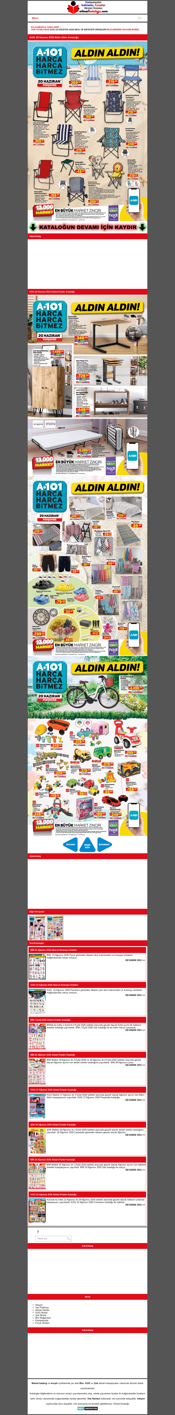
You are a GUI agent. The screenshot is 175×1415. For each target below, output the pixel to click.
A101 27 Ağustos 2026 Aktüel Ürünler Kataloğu (53, 1090)
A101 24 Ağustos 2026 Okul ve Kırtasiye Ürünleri (78, 29)
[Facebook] (38, 1231)
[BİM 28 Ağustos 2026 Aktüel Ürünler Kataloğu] (37, 1083)
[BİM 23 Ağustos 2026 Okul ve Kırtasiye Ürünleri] (37, 978)
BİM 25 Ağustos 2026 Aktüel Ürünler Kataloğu (52, 1159)
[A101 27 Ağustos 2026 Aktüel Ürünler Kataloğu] (37, 1118)
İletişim (39, 1305)
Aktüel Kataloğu (121, 1403)
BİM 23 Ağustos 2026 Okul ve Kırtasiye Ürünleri (53, 950)
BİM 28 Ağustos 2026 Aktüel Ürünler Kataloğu (52, 1055)
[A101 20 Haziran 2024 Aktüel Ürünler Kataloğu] (88, 852)
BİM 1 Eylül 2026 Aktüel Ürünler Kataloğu (50, 1020)
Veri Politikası (42, 1307)
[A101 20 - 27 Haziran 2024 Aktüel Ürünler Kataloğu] (70, 852)
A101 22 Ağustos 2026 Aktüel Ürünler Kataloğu (53, 1194)
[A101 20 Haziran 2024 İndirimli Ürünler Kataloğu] (105, 852)
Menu (35, 18)
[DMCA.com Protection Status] (87, 1409)
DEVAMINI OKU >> (135, 960)
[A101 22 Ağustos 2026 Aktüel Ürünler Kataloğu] (37, 1223)
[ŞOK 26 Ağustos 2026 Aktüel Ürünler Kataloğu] (37, 1153)
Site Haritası (93, 1398)
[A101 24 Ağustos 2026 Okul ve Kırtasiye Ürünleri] (37, 1013)
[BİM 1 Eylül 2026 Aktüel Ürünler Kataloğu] (37, 1048)
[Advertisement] (87, 264)
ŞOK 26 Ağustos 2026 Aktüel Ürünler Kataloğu (53, 1125)
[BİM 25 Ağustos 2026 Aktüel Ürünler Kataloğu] (37, 1188)
